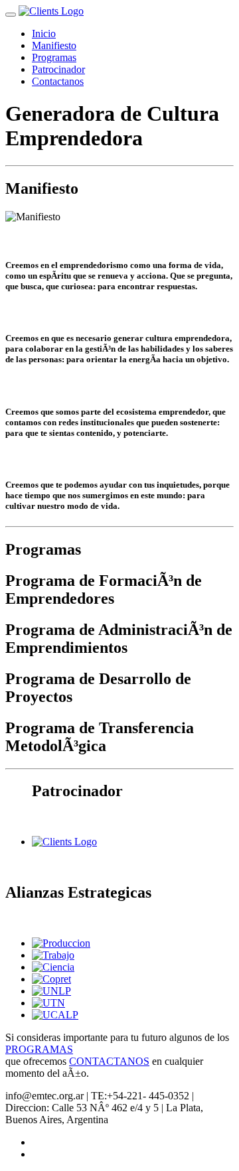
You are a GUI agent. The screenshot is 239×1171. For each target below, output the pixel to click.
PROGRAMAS (39, 1049)
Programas (54, 57)
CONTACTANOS (109, 1061)
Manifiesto (54, 45)
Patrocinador (58, 69)
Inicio (44, 33)
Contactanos (58, 81)
